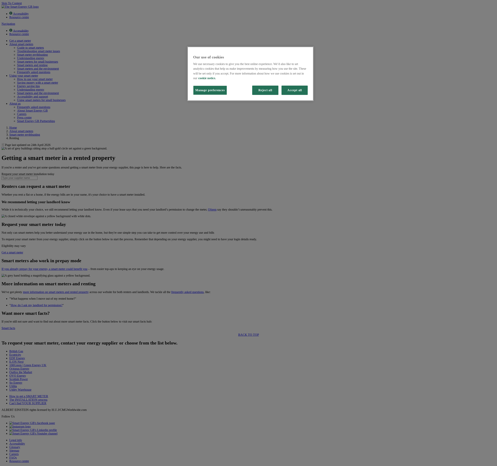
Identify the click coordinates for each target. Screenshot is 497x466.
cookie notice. (207, 78)
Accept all (294, 90)
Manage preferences (210, 90)
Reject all (265, 90)
